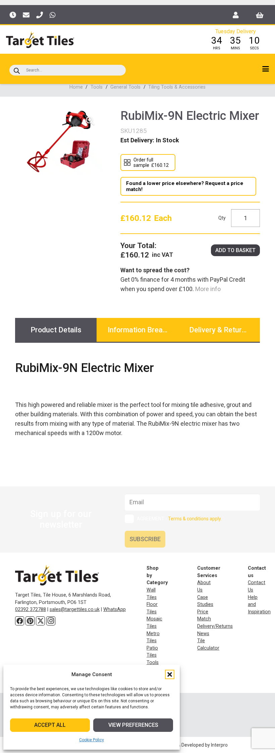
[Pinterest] (30, 620)
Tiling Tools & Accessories (177, 87)
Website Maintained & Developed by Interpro (181, 745)
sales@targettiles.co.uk (75, 609)
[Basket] (260, 15)
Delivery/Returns (215, 626)
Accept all (50, 725)
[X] (40, 620)
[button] (169, 674)
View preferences (133, 725)
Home (76, 87)
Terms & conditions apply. (195, 518)
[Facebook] (19, 620)
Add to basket (235, 250)
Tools (97, 87)
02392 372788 (30, 609)
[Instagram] (50, 620)
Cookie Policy (91, 740)
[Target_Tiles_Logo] (40, 39)
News (203, 634)
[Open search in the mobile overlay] (67, 70)
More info (207, 288)
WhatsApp (114, 609)
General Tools (125, 87)
